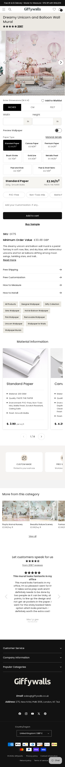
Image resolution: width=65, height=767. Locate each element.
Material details (54, 137)
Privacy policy (32, 756)
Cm (32, 107)
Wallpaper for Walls (37, 323)
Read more (9, 260)
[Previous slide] (23, 436)
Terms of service (41, 760)
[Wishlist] (54, 9)
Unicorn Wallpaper (13, 323)
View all (32, 536)
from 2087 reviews (32, 565)
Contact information (49, 756)
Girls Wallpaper (12, 310)
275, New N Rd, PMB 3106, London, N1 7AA (32, 701)
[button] (3, 9)
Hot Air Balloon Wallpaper (36, 310)
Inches (12, 107)
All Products (10, 304)
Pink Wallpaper (12, 317)
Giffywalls (19, 756)
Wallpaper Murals (13, 330)
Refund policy (25, 760)
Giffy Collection (52, 304)
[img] (32, 561)
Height (36, 114)
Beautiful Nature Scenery (41, 524)
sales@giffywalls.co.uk (32, 695)
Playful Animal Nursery (12, 524)
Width (6, 114)
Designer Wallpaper (30, 304)
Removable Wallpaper (34, 317)
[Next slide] (41, 436)
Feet (52, 107)
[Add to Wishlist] (26, 504)
